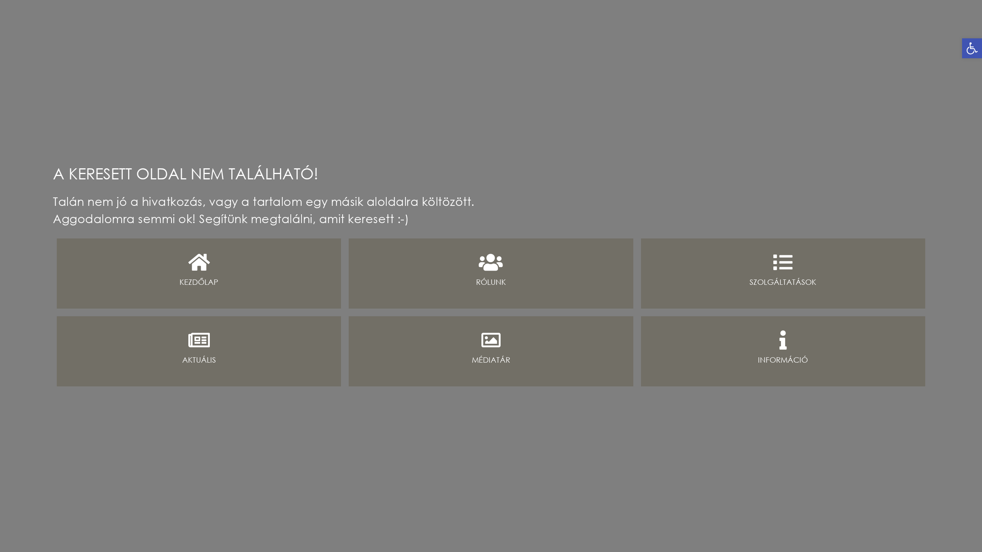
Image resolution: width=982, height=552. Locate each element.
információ (783, 359)
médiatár (491, 359)
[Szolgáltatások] (783, 262)
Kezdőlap (199, 282)
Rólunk (491, 282)
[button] (972, 48)
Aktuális (199, 359)
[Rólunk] (491, 262)
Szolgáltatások (783, 282)
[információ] (783, 340)
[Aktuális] (199, 340)
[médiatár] (491, 340)
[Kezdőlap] (199, 262)
